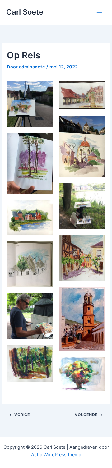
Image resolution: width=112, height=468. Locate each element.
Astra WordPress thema (56, 454)
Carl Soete (24, 11)
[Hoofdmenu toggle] (99, 12)
